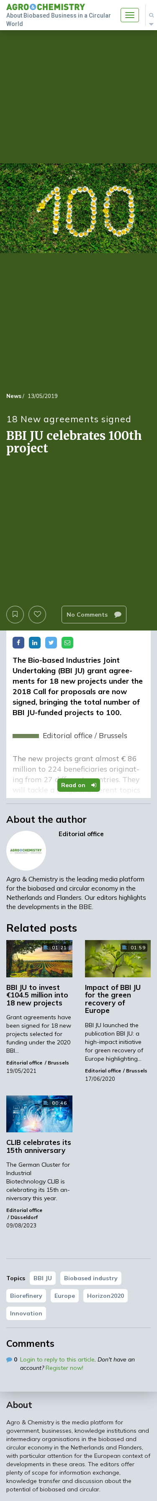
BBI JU (42, 1278)
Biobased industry (91, 1278)
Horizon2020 (105, 1295)
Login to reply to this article (57, 1359)
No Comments (88, 614)
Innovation (26, 1313)
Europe (64, 1295)
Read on (74, 785)
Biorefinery (26, 1295)
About (19, 1404)
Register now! (64, 1368)
